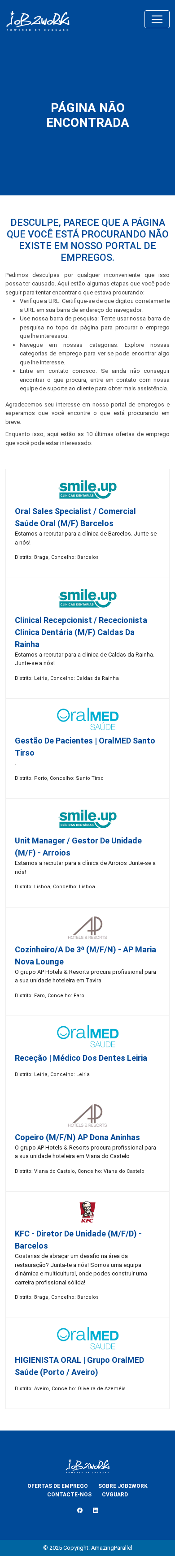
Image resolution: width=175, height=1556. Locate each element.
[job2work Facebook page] (80, 1511)
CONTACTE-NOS (69, 1494)
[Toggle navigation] (157, 19)
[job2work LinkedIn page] (95, 1511)
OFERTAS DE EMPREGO (57, 1486)
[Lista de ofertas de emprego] (37, 19)
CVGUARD (115, 1494)
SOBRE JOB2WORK (123, 1486)
